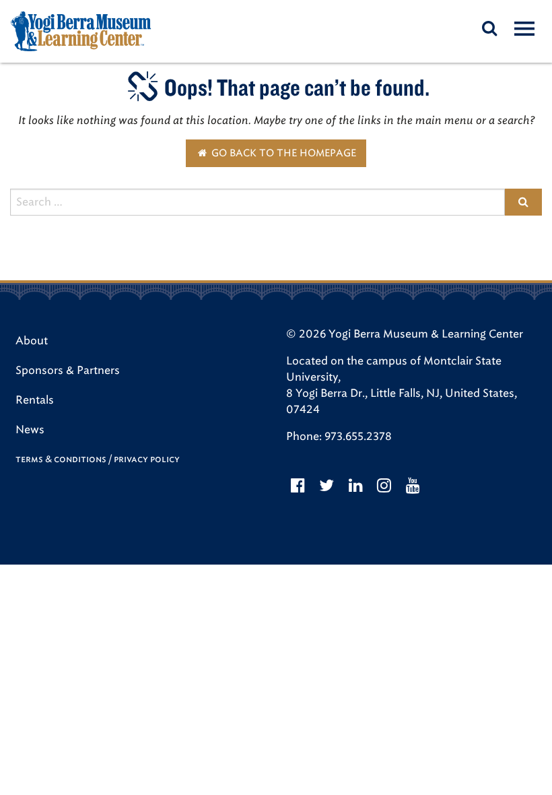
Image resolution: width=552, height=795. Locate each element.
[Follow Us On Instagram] (384, 486)
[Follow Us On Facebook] (298, 486)
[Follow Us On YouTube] (413, 486)
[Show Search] (489, 28)
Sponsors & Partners (67, 370)
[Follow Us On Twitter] (327, 486)
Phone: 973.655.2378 (339, 436)
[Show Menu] (524, 27)
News (29, 429)
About (31, 340)
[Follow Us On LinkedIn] (356, 486)
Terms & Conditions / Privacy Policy (97, 459)
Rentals (34, 399)
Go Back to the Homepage (282, 153)
